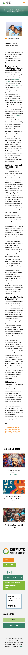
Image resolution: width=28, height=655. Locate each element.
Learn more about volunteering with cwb (13, 585)
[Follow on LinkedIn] (9, 572)
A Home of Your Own (14, 471)
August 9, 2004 (14, 85)
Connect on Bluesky (12, 577)
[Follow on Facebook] (5, 572)
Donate (8, 559)
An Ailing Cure (17, 115)
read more (14, 474)
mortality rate (15, 100)
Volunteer (9, 565)
